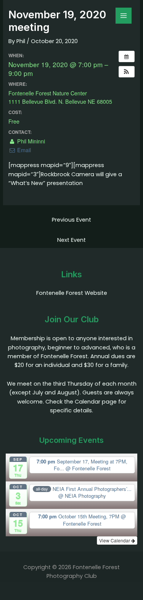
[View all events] (127, 56)
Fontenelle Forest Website (71, 293)
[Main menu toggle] (124, 16)
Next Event (71, 240)
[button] (126, 71)
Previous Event (71, 220)
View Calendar (115, 540)
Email (23, 150)
